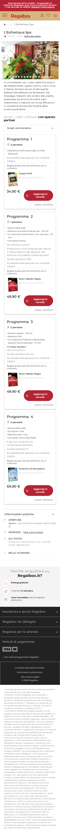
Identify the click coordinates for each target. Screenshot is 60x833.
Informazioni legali (30, 677)
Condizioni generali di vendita (29, 668)
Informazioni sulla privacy (30, 672)
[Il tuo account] (42, 15)
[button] (4, 58)
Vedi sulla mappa (32, 36)
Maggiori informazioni (42, 7)
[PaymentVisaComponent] (5, 650)
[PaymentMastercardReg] (15, 650)
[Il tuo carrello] (55, 15)
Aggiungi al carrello (40, 195)
